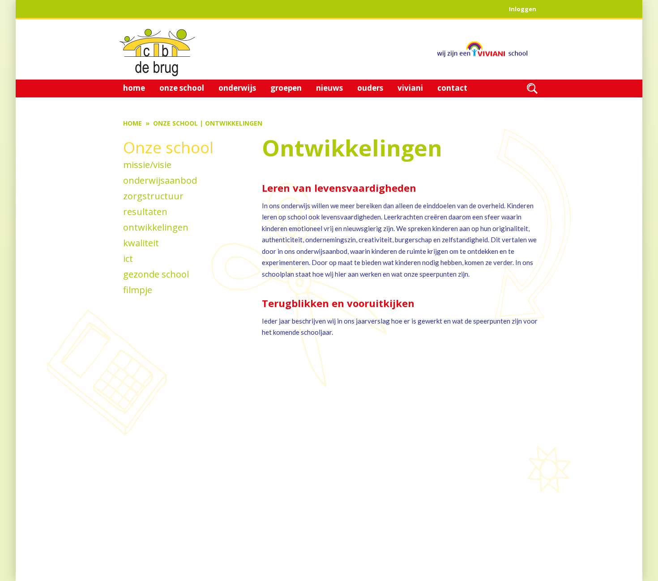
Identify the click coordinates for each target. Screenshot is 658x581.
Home (132, 123)
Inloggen (522, 9)
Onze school (175, 123)
